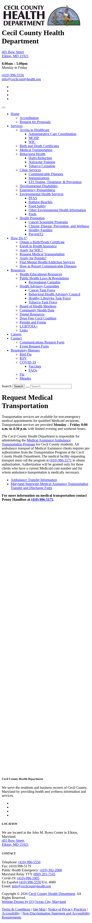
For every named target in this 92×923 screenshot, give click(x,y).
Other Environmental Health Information (57, 210)
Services (17, 126)
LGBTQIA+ (29, 326)
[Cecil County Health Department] (42, 24)
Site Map (39, 909)
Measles (25, 378)
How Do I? (19, 238)
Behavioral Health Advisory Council (54, 294)
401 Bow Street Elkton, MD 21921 (15, 54)
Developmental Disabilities (39, 186)
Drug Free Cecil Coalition (38, 318)
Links (24, 330)
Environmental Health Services (41, 194)
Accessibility (11, 913)
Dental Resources (32, 314)
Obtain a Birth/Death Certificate (42, 242)
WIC (32, 142)
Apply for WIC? (31, 250)
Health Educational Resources (41, 274)
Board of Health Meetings (38, 306)
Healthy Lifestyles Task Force (50, 298)
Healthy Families (40, 230)
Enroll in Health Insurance (38, 246)
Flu (22, 374)
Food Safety (37, 206)
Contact (16, 338)
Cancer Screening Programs (48, 222)
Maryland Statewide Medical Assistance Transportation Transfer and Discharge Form (49, 486)
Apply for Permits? (33, 258)
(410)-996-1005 (28, 878)
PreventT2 (36, 234)
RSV (23, 358)
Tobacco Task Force (43, 302)
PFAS (33, 198)
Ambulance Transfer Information (34, 480)
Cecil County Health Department (52, 894)
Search (6, 386)
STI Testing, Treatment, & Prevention (55, 182)
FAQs (33, 370)
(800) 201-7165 (44, 874)
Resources (18, 270)
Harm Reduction (40, 158)
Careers (16, 334)
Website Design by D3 (18, 902)
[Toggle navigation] (3, 107)
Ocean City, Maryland (50, 902)
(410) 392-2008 (51, 870)
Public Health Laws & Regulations (44, 278)
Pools (32, 214)
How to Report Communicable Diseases (48, 266)
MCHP (34, 138)
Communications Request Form (42, 342)
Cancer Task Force (42, 290)
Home (15, 114)
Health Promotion (32, 218)
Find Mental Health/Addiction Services (47, 262)
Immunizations (39, 178)
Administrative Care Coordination (52, 134)
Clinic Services (30, 170)
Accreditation (29, 118)
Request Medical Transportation (42, 254)
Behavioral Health (32, 154)
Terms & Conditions (16, 909)
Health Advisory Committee (39, 286)
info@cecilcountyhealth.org (21, 79)
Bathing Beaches (40, 202)
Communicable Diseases (46, 174)
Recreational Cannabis (44, 282)
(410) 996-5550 (13, 75)
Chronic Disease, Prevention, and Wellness (59, 226)
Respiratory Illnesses (25, 350)
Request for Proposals (35, 122)
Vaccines (35, 366)
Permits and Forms (33, 322)
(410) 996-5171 (61, 460)
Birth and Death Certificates (39, 146)
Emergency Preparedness (37, 190)
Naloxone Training (42, 162)
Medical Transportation (36, 150)
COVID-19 (28, 362)
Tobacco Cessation (42, 166)
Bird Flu (25, 354)
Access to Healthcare (34, 130)
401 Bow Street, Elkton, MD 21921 (15, 842)
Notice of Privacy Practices (67, 909)
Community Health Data (37, 310)
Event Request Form (34, 346)
